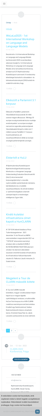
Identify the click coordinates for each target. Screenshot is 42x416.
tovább (9, 89)
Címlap (8, 23)
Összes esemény (21, 359)
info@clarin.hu (16, 380)
